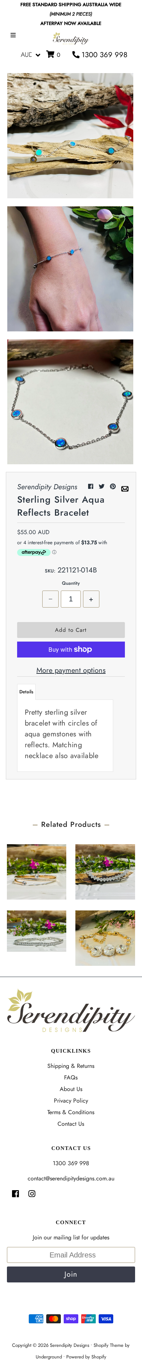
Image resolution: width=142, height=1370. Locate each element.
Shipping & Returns (70, 1066)
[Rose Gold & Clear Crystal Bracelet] (36, 870)
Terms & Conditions (70, 1112)
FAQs (71, 1077)
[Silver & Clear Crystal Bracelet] (105, 870)
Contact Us (71, 1124)
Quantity (71, 583)
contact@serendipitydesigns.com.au (71, 1178)
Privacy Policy (71, 1100)
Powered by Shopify (86, 1356)
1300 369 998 (103, 55)
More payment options (71, 670)
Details (26, 691)
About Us (71, 1089)
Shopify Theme (108, 1345)
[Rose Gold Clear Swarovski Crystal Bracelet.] (105, 936)
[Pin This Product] (114, 486)
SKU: (50, 570)
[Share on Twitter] (102, 486)
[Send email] (125, 486)
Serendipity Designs (69, 1345)
